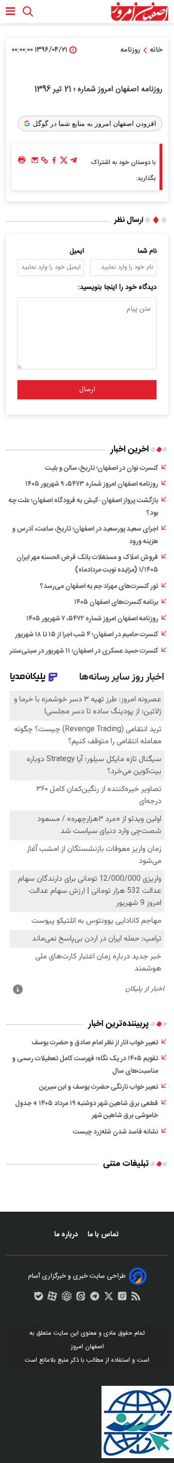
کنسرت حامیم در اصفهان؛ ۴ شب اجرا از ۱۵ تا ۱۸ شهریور (86, 635)
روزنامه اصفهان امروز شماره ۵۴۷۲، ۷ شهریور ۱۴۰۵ (92, 619)
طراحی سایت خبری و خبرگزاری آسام (77, 1276)
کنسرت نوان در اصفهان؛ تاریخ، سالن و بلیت (101, 468)
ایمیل (77, 251)
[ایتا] (80, 1298)
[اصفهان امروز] (139, 11)
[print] (21, 160)
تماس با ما (103, 1235)
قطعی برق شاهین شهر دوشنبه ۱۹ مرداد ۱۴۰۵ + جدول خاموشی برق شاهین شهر (86, 1110)
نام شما (147, 251)
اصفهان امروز (87, 1346)
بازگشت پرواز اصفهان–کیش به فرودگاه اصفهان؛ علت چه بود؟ (83, 507)
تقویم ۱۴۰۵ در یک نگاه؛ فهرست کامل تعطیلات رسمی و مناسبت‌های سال (85, 1065)
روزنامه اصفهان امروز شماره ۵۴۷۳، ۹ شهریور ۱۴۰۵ (91, 484)
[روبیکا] (66, 1298)
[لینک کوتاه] (44, 162)
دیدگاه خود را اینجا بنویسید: (117, 287)
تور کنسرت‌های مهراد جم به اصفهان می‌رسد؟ (99, 586)
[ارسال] (35, 162)
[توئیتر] (64, 162)
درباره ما (67, 1235)
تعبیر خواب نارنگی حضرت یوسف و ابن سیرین (98, 1087)
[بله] (38, 1298)
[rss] (135, 1298)
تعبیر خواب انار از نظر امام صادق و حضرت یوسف (94, 1043)
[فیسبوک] (54, 162)
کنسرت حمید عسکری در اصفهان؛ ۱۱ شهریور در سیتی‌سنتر (84, 651)
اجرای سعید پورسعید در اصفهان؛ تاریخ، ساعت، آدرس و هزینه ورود (85, 535)
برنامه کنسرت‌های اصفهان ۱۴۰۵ (116, 602)
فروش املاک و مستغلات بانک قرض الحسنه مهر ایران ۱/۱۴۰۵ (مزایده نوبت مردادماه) (87, 564)
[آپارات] (52, 1298)
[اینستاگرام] (122, 1298)
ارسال (87, 390)
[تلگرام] (73, 162)
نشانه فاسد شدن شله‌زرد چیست (115, 1132)
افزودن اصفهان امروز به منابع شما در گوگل (94, 123)
